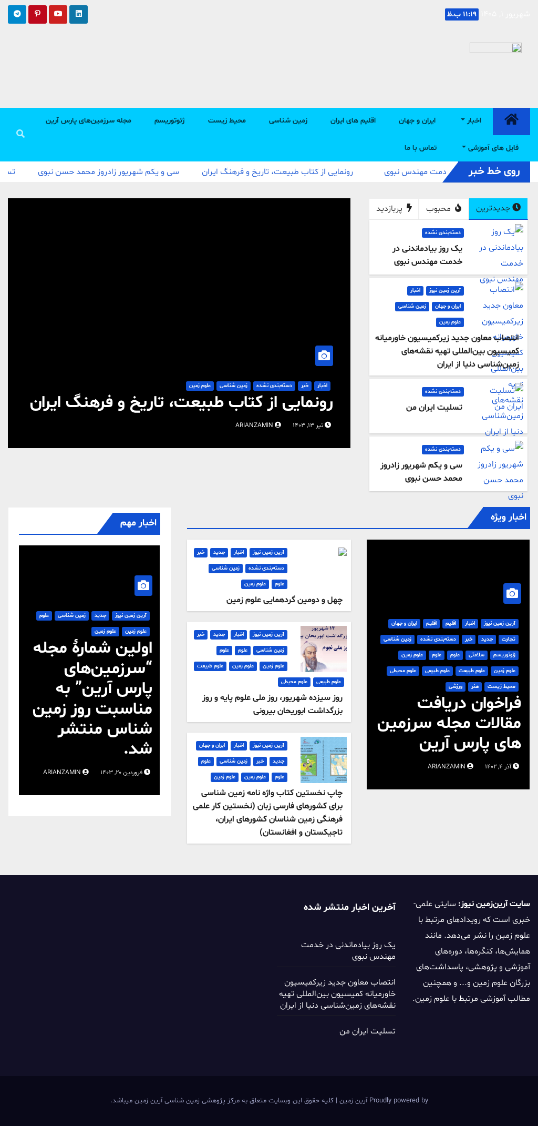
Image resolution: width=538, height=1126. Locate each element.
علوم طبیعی (437, 670)
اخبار (473, 121)
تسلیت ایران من (367, 1031)
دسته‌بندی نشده (443, 232)
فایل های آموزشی (492, 148)
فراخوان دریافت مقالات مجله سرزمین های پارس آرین (449, 724)
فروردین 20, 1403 (121, 772)
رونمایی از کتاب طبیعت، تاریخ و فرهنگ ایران (181, 402)
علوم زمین (450, 322)
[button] (20, 134)
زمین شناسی (288, 121)
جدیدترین (493, 208)
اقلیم (451, 623)
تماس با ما (421, 148)
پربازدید (390, 209)
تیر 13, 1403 (308, 425)
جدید (487, 639)
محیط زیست (227, 121)
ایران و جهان (417, 121)
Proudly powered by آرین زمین (382, 1100)
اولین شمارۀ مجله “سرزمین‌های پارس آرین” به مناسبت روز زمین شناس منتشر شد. (92, 699)
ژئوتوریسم (169, 121)
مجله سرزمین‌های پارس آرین (88, 121)
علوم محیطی (403, 670)
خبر (304, 385)
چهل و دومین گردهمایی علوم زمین (284, 600)
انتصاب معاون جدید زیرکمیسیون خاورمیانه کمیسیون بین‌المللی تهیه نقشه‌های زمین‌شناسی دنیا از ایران (337, 994)
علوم (455, 655)
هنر (475, 686)
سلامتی (476, 655)
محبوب (439, 209)
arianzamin (255, 425)
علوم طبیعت (472, 670)
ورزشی (455, 686)
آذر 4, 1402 (498, 767)
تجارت (508, 639)
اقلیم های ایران (353, 121)
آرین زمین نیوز (445, 290)
